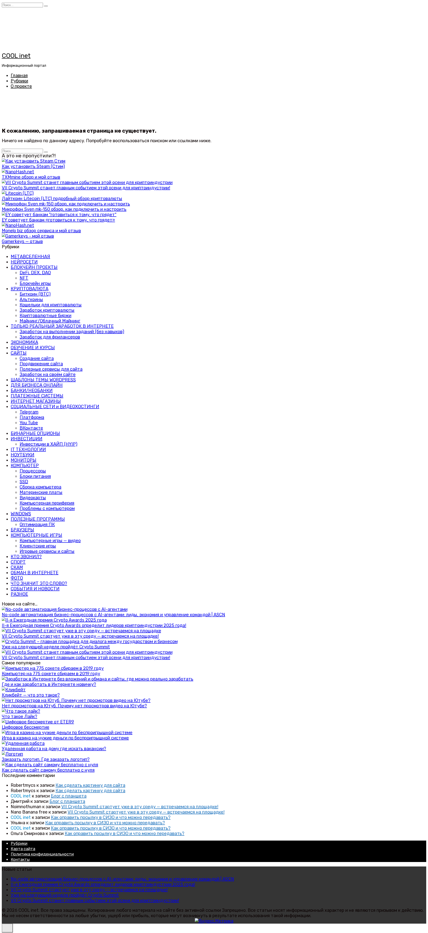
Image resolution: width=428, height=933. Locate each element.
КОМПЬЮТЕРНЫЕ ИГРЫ (36, 535)
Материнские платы (41, 492)
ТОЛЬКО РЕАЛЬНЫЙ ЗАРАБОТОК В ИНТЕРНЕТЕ (62, 326)
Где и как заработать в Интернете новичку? (49, 684)
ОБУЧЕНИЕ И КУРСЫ (33, 347)
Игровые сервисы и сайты (47, 551)
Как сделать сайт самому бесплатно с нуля (48, 770)
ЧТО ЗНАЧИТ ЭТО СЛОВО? (39, 583)
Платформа (32, 417)
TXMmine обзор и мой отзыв (31, 177)
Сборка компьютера (40, 487)
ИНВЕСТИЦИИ (26, 438)
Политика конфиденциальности (42, 854)
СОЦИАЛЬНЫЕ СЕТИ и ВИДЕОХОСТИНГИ (55, 406)
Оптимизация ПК (37, 524)
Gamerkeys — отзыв (22, 241)
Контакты (20, 859)
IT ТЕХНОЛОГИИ (28, 449)
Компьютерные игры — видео (50, 540)
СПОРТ (18, 562)
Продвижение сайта (41, 363)
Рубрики (19, 80)
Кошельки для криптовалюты (51, 304)
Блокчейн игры (35, 283)
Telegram (29, 412)
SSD (24, 481)
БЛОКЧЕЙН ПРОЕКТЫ (34, 267)
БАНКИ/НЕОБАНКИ (32, 390)
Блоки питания (35, 476)
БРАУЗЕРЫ (22, 529)
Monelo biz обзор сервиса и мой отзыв (41, 230)
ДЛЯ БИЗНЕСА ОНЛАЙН (37, 385)
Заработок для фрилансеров (50, 337)
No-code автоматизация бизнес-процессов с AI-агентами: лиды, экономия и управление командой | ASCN (113, 614)
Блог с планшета (68, 796)
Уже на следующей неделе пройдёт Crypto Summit (56, 646)
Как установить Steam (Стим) (33, 166)
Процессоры (33, 471)
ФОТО (17, 578)
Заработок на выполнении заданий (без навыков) (72, 331)
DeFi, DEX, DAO (35, 272)
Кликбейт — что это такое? (31, 695)
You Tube (29, 422)
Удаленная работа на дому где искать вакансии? (54, 748)
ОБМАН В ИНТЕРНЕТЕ (34, 572)
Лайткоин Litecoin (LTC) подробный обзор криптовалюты (62, 198)
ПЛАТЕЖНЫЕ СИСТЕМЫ (37, 396)
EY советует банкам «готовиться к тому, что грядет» (58, 220)
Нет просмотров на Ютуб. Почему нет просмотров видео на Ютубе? (74, 705)
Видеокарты (33, 497)
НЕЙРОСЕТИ (24, 262)
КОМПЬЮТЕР (25, 465)
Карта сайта (23, 848)
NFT (24, 278)
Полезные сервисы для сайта (51, 369)
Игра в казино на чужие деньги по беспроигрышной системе (65, 738)
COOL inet (16, 55)
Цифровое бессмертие (25, 727)
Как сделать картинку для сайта (90, 785)
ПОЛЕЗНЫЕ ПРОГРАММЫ (38, 519)
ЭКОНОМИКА (24, 342)
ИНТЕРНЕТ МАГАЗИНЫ (36, 401)
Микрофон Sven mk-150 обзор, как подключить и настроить (64, 209)
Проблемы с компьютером (47, 508)
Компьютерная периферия (47, 503)
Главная (19, 75)
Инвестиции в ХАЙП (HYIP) (48, 444)
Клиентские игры (38, 546)
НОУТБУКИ (22, 454)
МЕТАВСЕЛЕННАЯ (30, 256)
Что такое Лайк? (19, 716)
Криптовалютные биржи (45, 315)
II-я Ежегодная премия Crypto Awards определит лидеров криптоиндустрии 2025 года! (94, 625)
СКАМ (17, 567)
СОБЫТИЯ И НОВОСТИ (35, 588)
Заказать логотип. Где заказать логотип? (46, 759)
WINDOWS (21, 513)
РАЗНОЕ (19, 594)
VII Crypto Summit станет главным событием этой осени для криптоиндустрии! (86, 187)
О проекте (21, 86)
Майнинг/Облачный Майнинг (50, 321)
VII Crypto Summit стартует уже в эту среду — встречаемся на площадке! (80, 636)
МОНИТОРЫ (23, 460)
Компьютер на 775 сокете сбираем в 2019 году (51, 673)
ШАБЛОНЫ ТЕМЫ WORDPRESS (43, 379)
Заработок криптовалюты (47, 310)
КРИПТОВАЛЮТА (29, 288)
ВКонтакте (31, 428)
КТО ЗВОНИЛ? (26, 556)
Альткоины (31, 299)
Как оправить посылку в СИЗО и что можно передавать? (111, 817)
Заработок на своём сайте (48, 374)
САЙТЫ (19, 353)
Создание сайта (37, 358)
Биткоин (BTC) (35, 294)
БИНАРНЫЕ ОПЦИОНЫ (35, 433)
